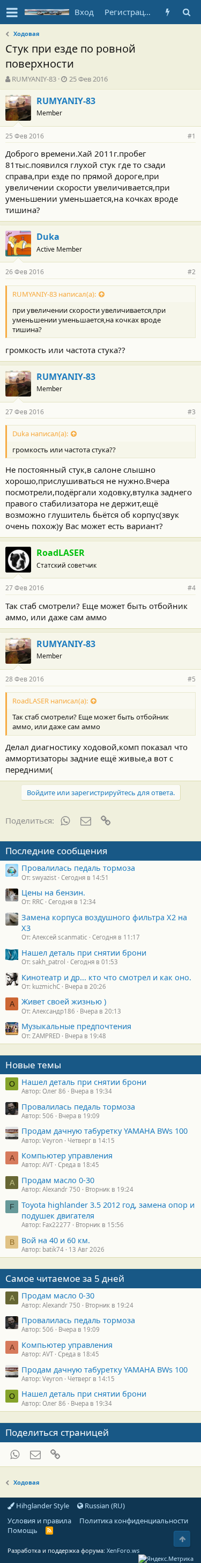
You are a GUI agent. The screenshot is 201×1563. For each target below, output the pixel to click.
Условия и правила (39, 1520)
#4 (192, 587)
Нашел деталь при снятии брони (83, 952)
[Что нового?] (167, 12)
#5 (192, 679)
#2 (192, 271)
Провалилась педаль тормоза (78, 867)
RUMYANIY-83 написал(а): (54, 294)
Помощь (23, 1530)
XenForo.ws (123, 1550)
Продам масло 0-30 (57, 1180)
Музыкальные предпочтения (76, 1026)
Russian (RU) (104, 1505)
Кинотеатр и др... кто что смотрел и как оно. (106, 977)
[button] (12, 12)
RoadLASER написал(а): (50, 701)
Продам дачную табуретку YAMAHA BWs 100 (104, 1130)
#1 (192, 136)
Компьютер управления (67, 1155)
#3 (192, 411)
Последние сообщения (56, 851)
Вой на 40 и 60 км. (55, 1240)
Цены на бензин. (53, 892)
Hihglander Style (41, 1505)
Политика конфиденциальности (133, 1520)
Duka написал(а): (40, 433)
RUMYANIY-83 (34, 79)
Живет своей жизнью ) (63, 1001)
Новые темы (33, 1065)
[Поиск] (186, 12)
